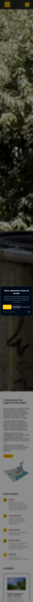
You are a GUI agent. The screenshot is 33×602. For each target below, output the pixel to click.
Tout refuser (17, 307)
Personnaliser (26, 307)
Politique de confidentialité (9, 312)
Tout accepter (7, 307)
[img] (29, 312)
